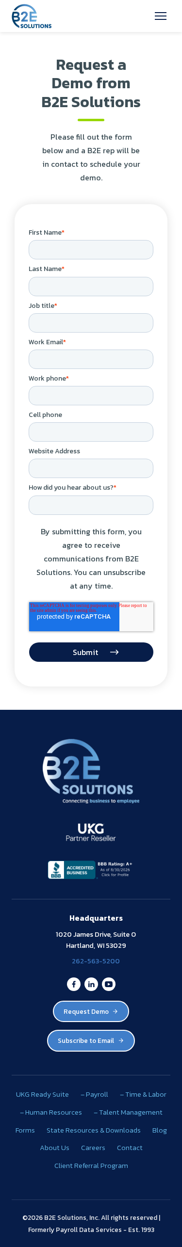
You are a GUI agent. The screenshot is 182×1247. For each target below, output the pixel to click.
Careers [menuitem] (93, 1147)
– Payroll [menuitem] (94, 1094)
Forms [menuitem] (25, 1130)
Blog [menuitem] (159, 1130)
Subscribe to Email (86, 1040)
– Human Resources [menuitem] (51, 1112)
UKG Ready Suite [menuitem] (42, 1094)
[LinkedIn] (91, 984)
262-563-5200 (96, 961)
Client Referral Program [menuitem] (91, 1165)
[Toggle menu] (160, 16)
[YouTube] (109, 984)
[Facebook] (74, 984)
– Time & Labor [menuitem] (143, 1094)
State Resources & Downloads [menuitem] (94, 1130)
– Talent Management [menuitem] (128, 1112)
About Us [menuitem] (54, 1147)
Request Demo (86, 1011)
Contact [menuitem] (130, 1147)
